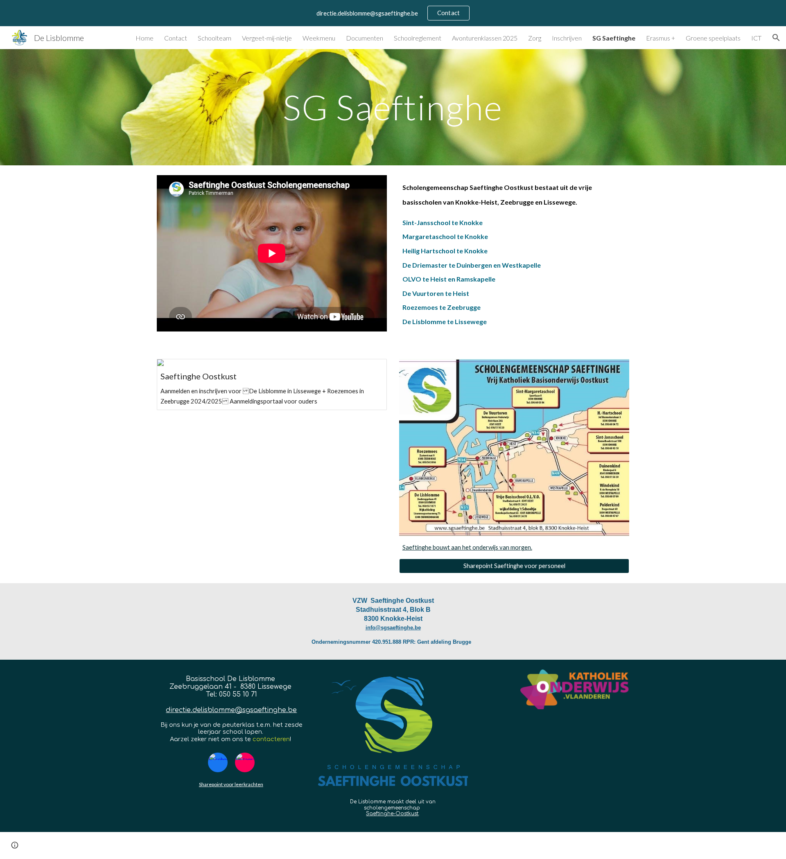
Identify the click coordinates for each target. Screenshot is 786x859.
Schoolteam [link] (214, 38)
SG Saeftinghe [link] (613, 38)
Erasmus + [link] (660, 38)
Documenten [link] (364, 38)
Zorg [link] (534, 38)
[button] (776, 37)
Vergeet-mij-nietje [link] (267, 38)
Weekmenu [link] (319, 38)
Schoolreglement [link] (417, 38)
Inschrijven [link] (567, 38)
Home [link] (145, 38)
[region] (393, 13)
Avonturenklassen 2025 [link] (484, 38)
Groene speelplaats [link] (713, 38)
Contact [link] (175, 38)
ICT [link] (756, 38)
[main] (393, 107)
